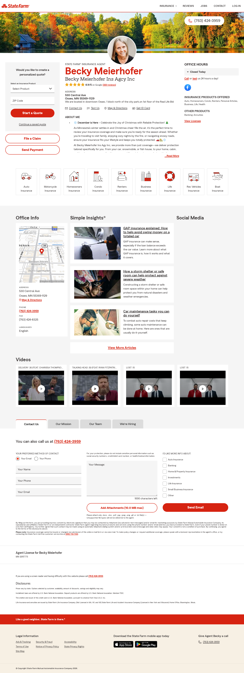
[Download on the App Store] (123, 644)
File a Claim (32, 138)
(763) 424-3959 (29, 310)
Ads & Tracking (23, 642)
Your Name (24, 469)
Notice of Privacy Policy (47, 646)
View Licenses (192, 121)
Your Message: (97, 464)
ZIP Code (18, 100)
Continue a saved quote (32, 124)
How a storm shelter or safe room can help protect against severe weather (145, 275)
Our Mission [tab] (63, 423)
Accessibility (70, 642)
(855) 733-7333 (72, 534)
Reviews (188, 6)
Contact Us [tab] (31, 424)
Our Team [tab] (95, 423)
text (195, 78)
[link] (15, 6)
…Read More (172, 156)
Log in (236, 6)
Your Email (26, 459)
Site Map (20, 651)
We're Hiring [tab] (128, 423)
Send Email (195, 507)
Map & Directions (32, 300)
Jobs (204, 6)
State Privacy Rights (74, 646)
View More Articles (122, 347)
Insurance (167, 6)
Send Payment (32, 150)
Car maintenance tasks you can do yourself (146, 313)
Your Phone (45, 459)
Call (186, 78)
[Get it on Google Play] (146, 644)
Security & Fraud (44, 642)
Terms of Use (22, 646)
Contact (220, 6)
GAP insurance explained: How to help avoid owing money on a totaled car (146, 232)
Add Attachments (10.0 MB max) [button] (122, 507)
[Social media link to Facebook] (187, 87)
